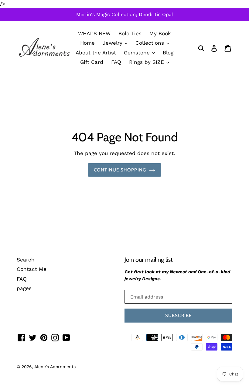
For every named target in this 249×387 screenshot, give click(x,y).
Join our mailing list (148, 259)
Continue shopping (120, 170)
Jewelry (113, 43)
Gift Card (91, 62)
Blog (168, 53)
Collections (150, 43)
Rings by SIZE (147, 62)
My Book (160, 33)
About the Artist (96, 53)
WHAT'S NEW (94, 33)
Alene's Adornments (55, 366)
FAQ (116, 62)
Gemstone (138, 53)
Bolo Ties (130, 33)
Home (87, 43)
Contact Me (31, 269)
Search (26, 260)
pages (24, 288)
